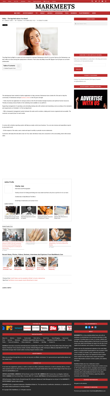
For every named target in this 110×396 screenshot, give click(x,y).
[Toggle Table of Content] (18, 66)
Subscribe (78, 69)
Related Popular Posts (10, 68)
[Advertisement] (37, 82)
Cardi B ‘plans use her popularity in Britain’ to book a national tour (28, 278)
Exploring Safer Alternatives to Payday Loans (61, 217)
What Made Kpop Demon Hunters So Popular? (28, 217)
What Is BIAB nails (30, 241)
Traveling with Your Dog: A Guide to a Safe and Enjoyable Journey (12, 217)
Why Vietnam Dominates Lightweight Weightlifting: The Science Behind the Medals (58, 243)
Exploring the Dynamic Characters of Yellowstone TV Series (45, 217)
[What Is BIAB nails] (37, 234)
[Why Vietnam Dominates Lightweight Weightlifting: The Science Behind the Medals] (60, 234)
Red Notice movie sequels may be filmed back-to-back (23, 280)
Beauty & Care (43, 20)
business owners (25, 97)
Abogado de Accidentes (80, 383)
